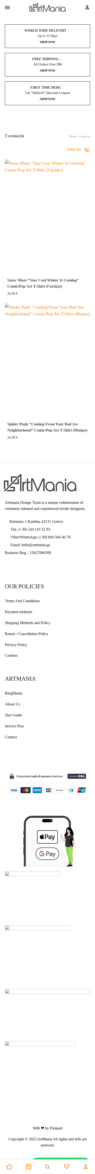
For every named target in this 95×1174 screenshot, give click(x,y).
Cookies (11, 655)
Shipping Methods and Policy (27, 623)
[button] (9, 1167)
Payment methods (18, 612)
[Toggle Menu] (7, 7)
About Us (12, 704)
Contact (11, 737)
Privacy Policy (16, 645)
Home (72, 136)
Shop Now (47, 42)
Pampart (56, 1128)
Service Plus (14, 726)
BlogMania (13, 693)
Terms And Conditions (22, 601)
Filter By (74, 149)
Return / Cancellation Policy (26, 634)
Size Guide (13, 715)
